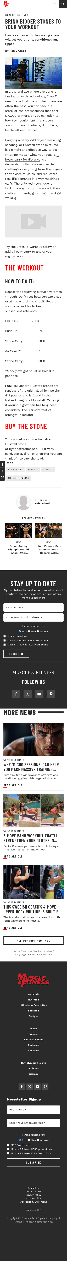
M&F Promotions (17, 636)
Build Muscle (15, 469)
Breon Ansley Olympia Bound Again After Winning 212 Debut (18, 551)
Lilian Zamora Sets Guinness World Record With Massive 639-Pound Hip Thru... (48, 552)
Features (33, 1010)
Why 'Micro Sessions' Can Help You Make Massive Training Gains (31, 769)
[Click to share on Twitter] (2, 471)
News (18, 542)
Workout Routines (16, 15)
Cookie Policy (33, 1198)
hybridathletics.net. (23, 449)
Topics (33, 1028)
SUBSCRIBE (16, 654)
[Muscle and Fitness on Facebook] (16, 694)
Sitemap (33, 1073)
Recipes (33, 1016)
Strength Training (18, 478)
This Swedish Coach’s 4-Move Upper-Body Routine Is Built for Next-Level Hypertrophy (33, 911)
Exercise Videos (33, 1039)
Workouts (33, 994)
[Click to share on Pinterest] (2, 477)
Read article (13, 785)
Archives (33, 1068)
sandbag (11, 145)
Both (24, 631)
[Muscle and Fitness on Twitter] (28, 694)
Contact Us (33, 1188)
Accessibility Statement (33, 1202)
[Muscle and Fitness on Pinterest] (51, 694)
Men (33, 631)
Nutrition (33, 999)
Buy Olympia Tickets (33, 1062)
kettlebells (13, 130)
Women (44, 631)
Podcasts (33, 1045)
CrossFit (48, 469)
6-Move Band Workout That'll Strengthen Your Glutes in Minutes (30, 840)
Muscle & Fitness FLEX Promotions (27, 644)
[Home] (6, 6)
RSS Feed (33, 1050)
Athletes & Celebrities (33, 1005)
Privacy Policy (33, 1195)
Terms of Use (33, 1191)
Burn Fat (33, 469)
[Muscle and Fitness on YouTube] (39, 694)
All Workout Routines (33, 940)
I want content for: (33, 626)
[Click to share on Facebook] (2, 464)
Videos (33, 1034)
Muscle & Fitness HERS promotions (27, 640)
